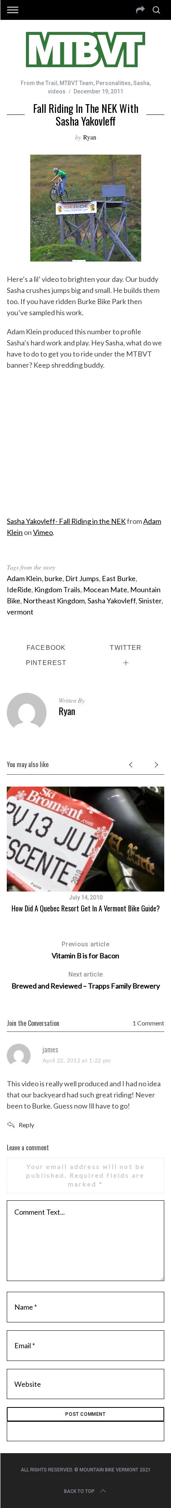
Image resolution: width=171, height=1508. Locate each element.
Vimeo (43, 532)
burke (53, 578)
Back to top (79, 1491)
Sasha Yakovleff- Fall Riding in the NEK (66, 521)
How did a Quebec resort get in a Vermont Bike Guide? (86, 908)
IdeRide (19, 589)
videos (57, 91)
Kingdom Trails (57, 589)
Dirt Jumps (82, 578)
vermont (20, 611)
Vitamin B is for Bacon (85, 950)
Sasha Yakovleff (111, 600)
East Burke (119, 578)
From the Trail (39, 83)
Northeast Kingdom (54, 600)
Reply (26, 1124)
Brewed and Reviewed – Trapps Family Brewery (86, 980)
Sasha (141, 83)
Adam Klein (24, 578)
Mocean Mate (105, 589)
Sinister (149, 600)
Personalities (113, 83)
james (50, 1049)
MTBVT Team (76, 83)
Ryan (89, 137)
